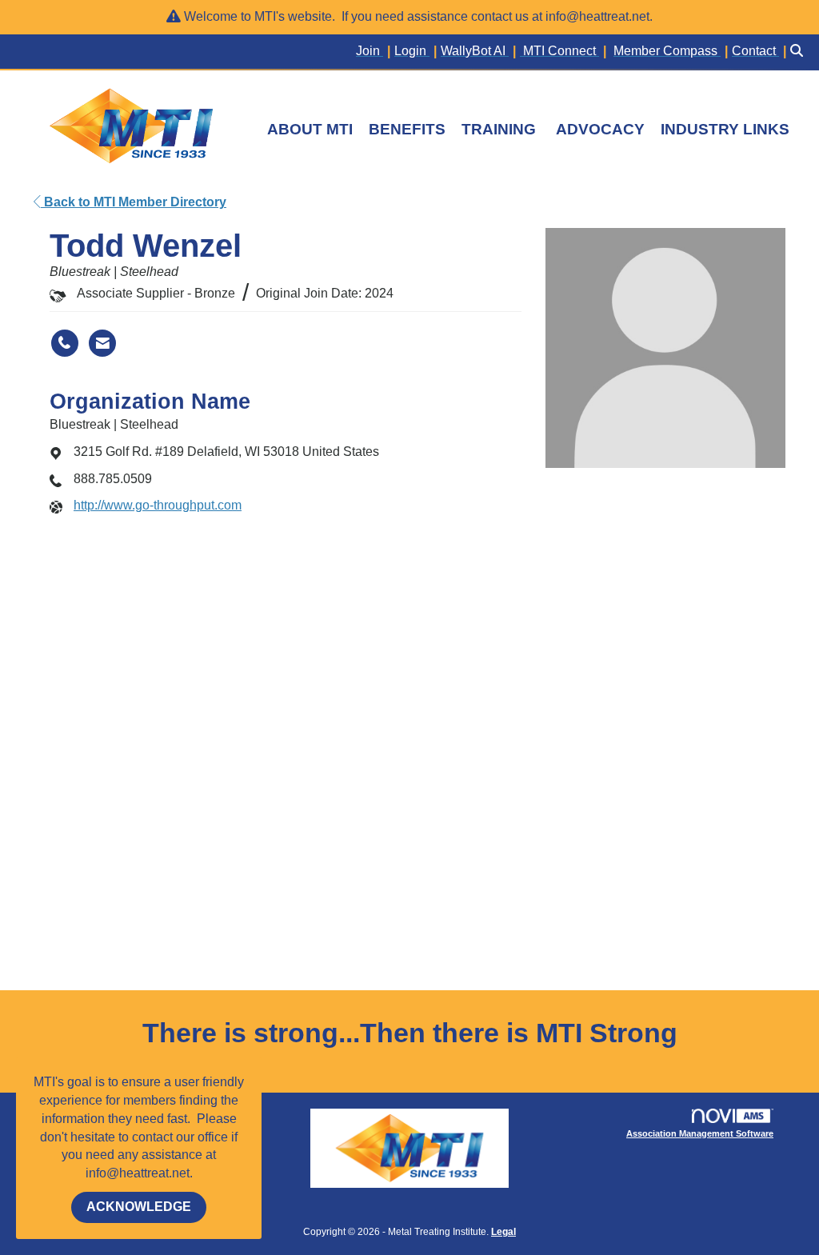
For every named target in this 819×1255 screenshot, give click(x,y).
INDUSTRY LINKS (725, 129)
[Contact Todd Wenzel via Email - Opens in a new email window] (102, 343)
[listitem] (375, 51)
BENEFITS (407, 129)
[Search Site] (798, 51)
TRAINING (498, 129)
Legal (503, 1231)
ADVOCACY (600, 129)
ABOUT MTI (310, 129)
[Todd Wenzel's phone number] (65, 343)
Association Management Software (699, 1133)
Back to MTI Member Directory (133, 202)
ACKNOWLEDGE (138, 1206)
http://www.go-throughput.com (158, 505)
